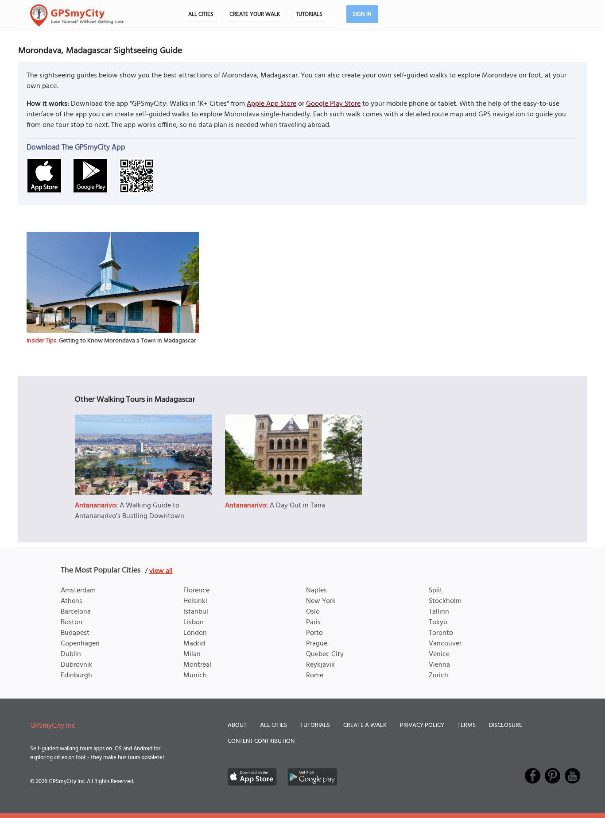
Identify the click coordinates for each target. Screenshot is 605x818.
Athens (71, 601)
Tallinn (439, 612)
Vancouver (445, 643)
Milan (192, 654)
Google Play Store (333, 104)
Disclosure (505, 725)
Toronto (441, 633)
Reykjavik (320, 665)
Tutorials (309, 14)
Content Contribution (261, 741)
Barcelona (76, 612)
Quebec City (325, 654)
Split (435, 590)
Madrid (194, 643)
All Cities (200, 14)
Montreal (197, 665)
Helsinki (195, 601)
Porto (314, 633)
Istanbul (195, 612)
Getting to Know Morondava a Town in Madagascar (127, 341)
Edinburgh (76, 675)
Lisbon (193, 622)
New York (321, 601)
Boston (71, 622)
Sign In (362, 14)
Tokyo (438, 622)
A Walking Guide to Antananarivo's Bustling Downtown (129, 511)
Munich (195, 675)
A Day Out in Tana (297, 505)
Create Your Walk (254, 14)
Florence (196, 590)
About (237, 725)
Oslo (313, 612)
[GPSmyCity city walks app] (77, 15)
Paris (313, 622)
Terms (467, 725)
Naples (316, 590)
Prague (316, 643)
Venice (439, 654)
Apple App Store (271, 104)
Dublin (71, 654)
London (195, 633)
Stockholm (445, 601)
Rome (314, 675)
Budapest (75, 633)
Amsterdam (78, 590)
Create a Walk (365, 725)
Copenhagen (80, 643)
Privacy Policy (422, 725)
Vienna (439, 665)
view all (161, 571)
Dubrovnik (77, 665)
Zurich (438, 675)
